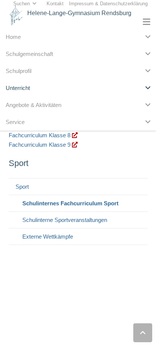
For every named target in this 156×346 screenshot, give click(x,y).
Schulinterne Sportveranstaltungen (64, 220)
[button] (146, 22)
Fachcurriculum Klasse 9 (40, 144)
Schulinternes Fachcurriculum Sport (70, 203)
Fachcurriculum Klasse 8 (40, 135)
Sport (22, 186)
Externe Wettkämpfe (47, 236)
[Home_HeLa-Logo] (16, 15)
